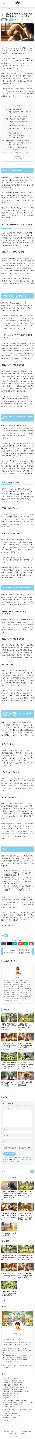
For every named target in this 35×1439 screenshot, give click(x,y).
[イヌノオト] (17, 3)
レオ (17, 977)
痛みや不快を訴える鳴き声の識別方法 (17, 140)
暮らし (11, 19)
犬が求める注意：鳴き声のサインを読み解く (17, 1391)
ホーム (4, 1431)
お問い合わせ (10, 1431)
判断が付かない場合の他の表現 (18, 116)
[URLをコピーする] (31, 943)
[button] (3, 943)
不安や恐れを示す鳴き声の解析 (15, 119)
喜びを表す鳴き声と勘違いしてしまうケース (17, 1380)
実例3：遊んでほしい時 (16, 137)
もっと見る (17, 158)
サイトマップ (17, 1431)
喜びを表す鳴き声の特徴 (13, 109)
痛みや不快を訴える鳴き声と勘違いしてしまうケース (19, 1402)
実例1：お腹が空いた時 (16, 133)
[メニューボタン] (3, 3)
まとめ (6, 1420)
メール (5, 1135)
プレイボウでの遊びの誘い (13, 1415)
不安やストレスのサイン (12, 1417)
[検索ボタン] (31, 3)
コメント (6, 1108)
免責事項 (30, 1431)
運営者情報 (24, 1431)
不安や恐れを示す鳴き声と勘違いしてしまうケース (19, 1387)
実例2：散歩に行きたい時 (16, 135)
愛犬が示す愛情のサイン (12, 1413)
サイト (5, 1141)
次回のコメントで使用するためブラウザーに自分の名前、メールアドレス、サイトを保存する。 (18, 1148)
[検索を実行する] (32, 1171)
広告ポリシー (23, 1433)
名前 (5, 1129)
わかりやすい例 (13, 149)
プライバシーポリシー (14, 1433)
